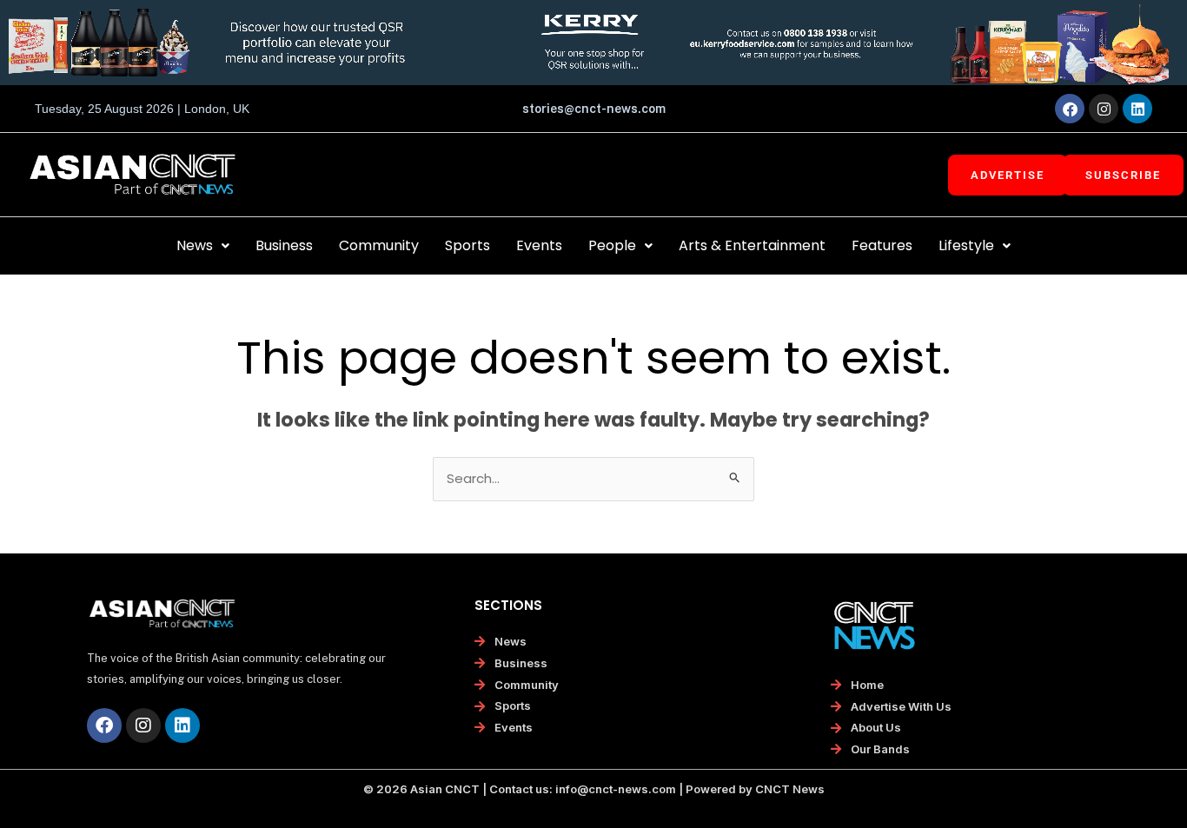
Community (379, 245)
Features (882, 245)
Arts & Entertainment (752, 245)
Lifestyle (966, 245)
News (194, 245)
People (612, 245)
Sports (467, 245)
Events (539, 245)
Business (284, 245)
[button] (202, 246)
